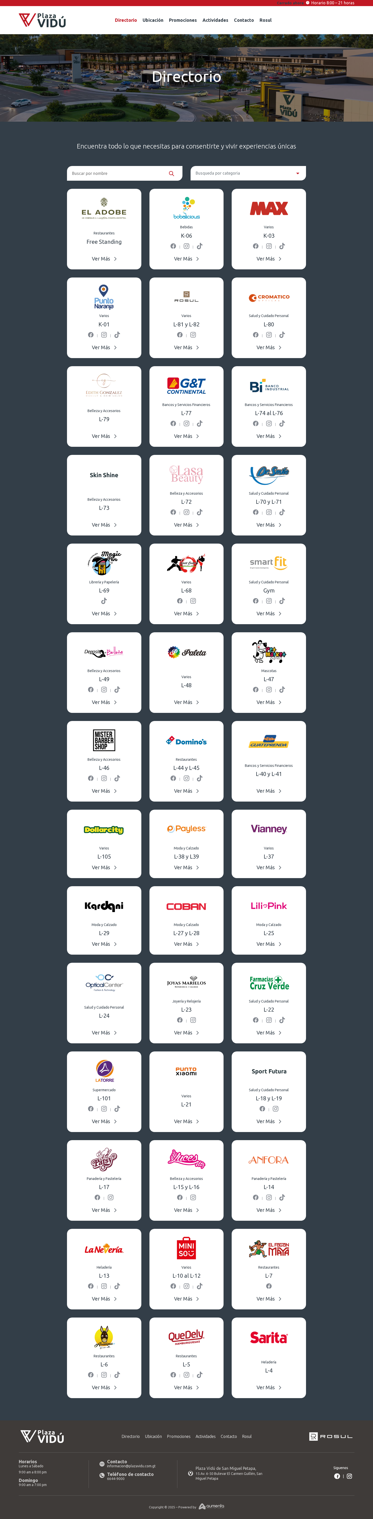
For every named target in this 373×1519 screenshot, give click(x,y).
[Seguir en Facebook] (337, 1476)
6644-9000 (116, 1479)
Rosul (266, 20)
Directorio (126, 20)
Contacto (244, 20)
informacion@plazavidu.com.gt (131, 1466)
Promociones (183, 20)
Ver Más (101, 259)
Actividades (215, 20)
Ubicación (153, 20)
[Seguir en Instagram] (349, 1476)
